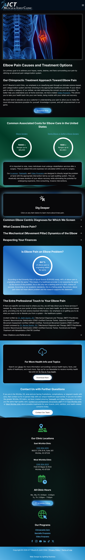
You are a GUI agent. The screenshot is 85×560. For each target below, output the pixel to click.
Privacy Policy (54, 550)
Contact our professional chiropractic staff (45, 402)
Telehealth (23, 173)
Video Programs (64, 93)
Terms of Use (67, 550)
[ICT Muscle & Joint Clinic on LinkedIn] (44, 541)
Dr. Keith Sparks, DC (26, 318)
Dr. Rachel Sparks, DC (28, 325)
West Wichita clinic (13, 404)
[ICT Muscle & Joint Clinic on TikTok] (48, 541)
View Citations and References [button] (16, 335)
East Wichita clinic (74, 402)
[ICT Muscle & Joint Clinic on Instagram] (36, 541)
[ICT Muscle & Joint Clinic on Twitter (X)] (53, 541)
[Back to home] (17, 5)
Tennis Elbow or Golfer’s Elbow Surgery (63, 134)
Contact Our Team (42, 412)
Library (20, 367)
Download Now (42, 378)
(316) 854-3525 (42, 464)
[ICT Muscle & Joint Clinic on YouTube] (40, 541)
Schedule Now (42, 111)
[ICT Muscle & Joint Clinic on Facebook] (32, 541)
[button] (83, 5)
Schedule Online (44, 503)
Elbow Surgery (22, 134)
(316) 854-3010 (42, 448)
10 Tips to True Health (47, 372)
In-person (14, 173)
